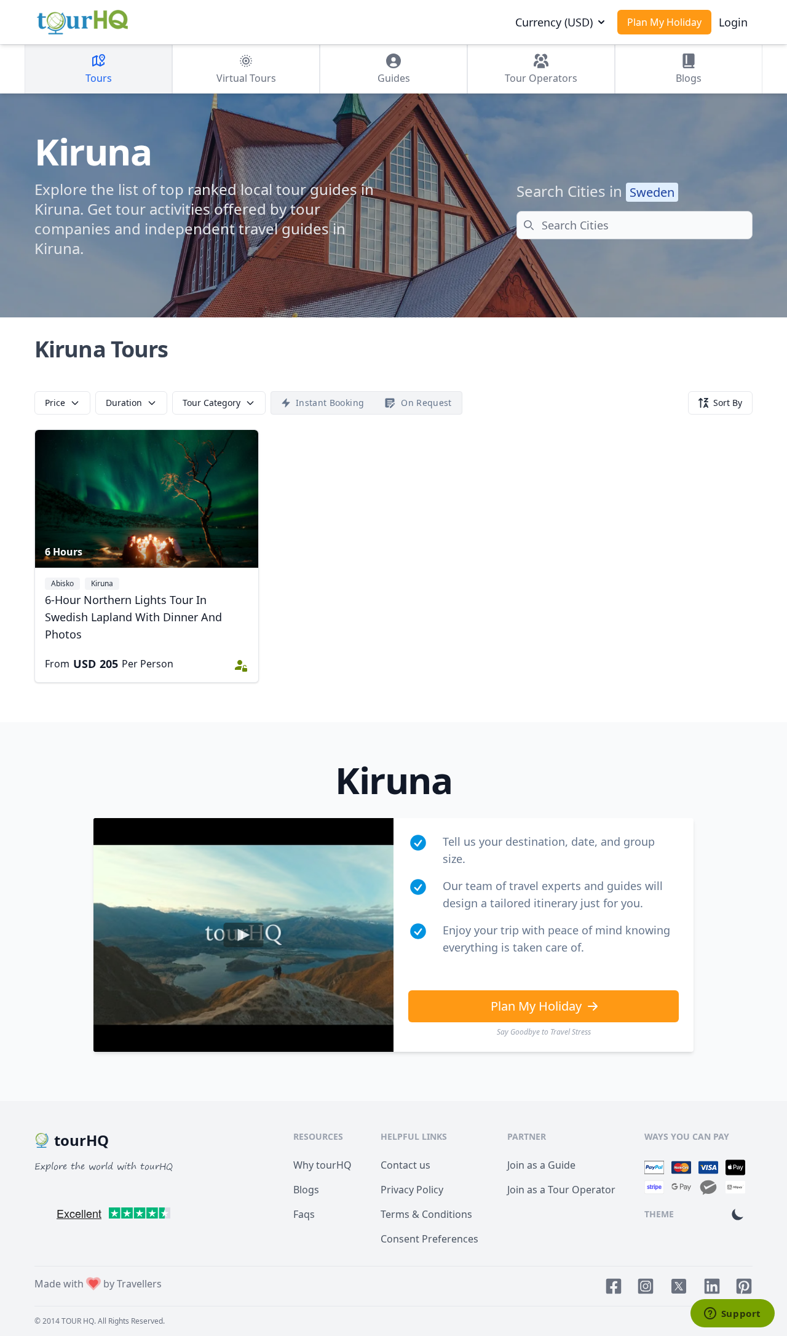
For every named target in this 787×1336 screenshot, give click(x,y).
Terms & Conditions (426, 1214)
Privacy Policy (412, 1189)
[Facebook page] (613, 1286)
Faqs (304, 1214)
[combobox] (634, 225)
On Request (426, 402)
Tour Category (211, 402)
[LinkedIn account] (712, 1286)
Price (55, 402)
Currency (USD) (554, 22)
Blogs (306, 1189)
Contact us (405, 1165)
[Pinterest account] (744, 1286)
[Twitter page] (679, 1286)
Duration (124, 402)
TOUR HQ (77, 1321)
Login (733, 22)
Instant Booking (330, 402)
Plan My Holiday (664, 22)
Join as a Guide (541, 1165)
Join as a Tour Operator (561, 1189)
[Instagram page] (645, 1286)
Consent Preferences (429, 1239)
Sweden (652, 192)
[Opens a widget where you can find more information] (732, 1314)
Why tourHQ (322, 1165)
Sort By (727, 402)
